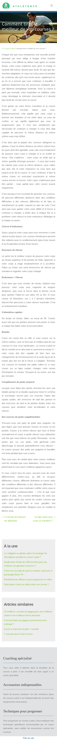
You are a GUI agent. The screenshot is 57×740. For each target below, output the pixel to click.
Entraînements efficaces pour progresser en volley (28, 579)
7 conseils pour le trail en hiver (18, 634)
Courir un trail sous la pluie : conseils (21, 629)
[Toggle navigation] (51, 5)
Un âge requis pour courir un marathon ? (43, 519)
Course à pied (10, 48)
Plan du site (28, 738)
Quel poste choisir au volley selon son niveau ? (26, 584)
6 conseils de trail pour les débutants (15, 519)
